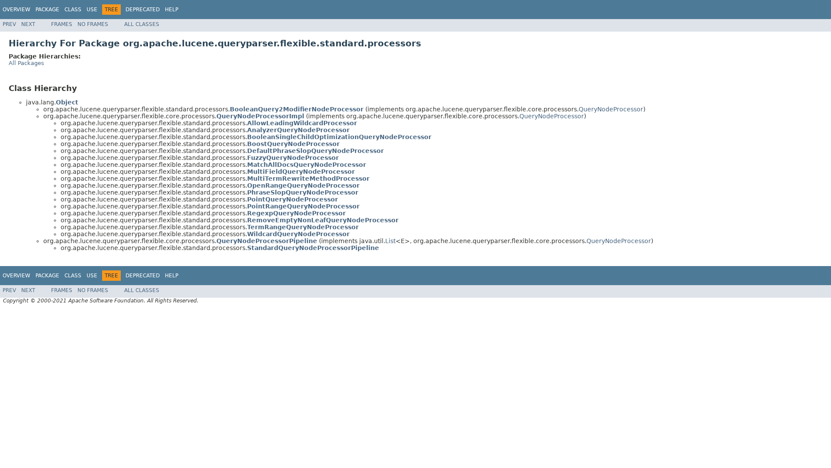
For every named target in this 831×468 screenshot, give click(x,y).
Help (171, 9)
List (390, 240)
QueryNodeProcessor (611, 109)
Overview (16, 9)
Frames (61, 24)
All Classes (141, 24)
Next (28, 24)
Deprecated (143, 9)
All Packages (26, 63)
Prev (9, 24)
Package (47, 9)
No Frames (92, 24)
